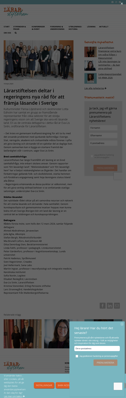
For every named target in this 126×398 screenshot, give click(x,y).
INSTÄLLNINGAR (44, 385)
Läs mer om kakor (13, 396)
